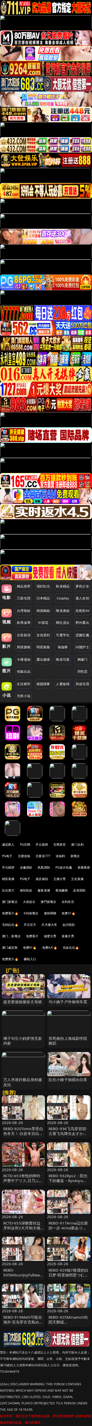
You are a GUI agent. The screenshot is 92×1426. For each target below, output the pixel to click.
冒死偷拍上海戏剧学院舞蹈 (68, 1041)
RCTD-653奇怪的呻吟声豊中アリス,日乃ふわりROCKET (23, 1180)
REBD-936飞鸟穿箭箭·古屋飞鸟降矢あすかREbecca (68, 1133)
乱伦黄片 (8, 890)
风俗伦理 (82, 684)
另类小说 (23, 696)
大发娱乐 (29, 902)
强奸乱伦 (43, 586)
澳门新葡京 (10, 902)
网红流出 (63, 622)
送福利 (60, 856)
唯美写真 (63, 659)
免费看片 (32, 936)
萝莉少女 (82, 586)
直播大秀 (68, 936)
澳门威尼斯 (10, 947)
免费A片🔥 (49, 947)
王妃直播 (77, 879)
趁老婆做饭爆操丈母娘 (22, 1001)
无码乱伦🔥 (10, 925)
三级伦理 (23, 598)
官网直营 (59, 844)
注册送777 (43, 856)
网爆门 (82, 659)
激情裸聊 (50, 913)
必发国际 (79, 890)
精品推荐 (23, 586)
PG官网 (25, 844)
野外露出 (82, 622)
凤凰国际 (44, 867)
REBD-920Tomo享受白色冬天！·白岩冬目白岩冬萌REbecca (23, 1133)
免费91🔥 (30, 947)
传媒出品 (23, 671)
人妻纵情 (63, 684)
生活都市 (23, 684)
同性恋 (82, 671)
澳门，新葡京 (11, 936)
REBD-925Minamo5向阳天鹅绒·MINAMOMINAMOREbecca (68, 1324)
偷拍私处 (26, 890)
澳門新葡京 (48, 902)
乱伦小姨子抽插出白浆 (68, 1079)
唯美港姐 (63, 610)
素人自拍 (82, 598)
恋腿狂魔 (82, 635)
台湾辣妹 (23, 610)
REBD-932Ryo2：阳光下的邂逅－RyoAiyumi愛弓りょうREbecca (68, 1180)
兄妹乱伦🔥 (71, 947)
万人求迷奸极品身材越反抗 (22, 1082)
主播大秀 (59, 879)
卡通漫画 (23, 659)
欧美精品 (63, 586)
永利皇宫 (68, 902)
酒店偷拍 (42, 879)
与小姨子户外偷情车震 (68, 1001)
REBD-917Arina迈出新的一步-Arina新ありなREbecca (68, 1227)
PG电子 (7, 856)
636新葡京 (31, 913)
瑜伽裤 (63, 647)
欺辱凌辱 (23, 622)
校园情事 (43, 684)
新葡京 (75, 856)
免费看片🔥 (10, 913)
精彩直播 (8, 879)
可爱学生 (63, 635)
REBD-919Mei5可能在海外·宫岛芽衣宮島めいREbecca (23, 1322)
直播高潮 (83, 867)
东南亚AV (82, 610)
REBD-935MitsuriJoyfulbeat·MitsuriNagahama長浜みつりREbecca (23, 1277)
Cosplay (63, 598)
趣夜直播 (44, 890)
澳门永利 (77, 844)
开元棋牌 (42, 844)
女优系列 (43, 635)
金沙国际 (68, 925)
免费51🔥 (68, 913)
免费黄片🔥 (10, 959)
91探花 (43, 622)
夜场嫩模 (61, 890)
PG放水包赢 (63, 867)
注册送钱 (24, 856)
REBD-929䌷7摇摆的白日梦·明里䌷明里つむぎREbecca (68, 1274)
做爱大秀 (50, 936)
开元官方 (30, 925)
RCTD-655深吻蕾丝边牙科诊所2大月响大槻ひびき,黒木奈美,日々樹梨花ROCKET (22, 1230)
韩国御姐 (43, 610)
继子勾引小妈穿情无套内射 (22, 1041)
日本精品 (43, 598)
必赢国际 (26, 867)
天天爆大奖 (49, 925)
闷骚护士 (82, 647)
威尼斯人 (8, 844)
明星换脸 (43, 647)
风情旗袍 (23, 647)
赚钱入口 (30, 959)
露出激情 (43, 659)
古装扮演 (23, 635)
